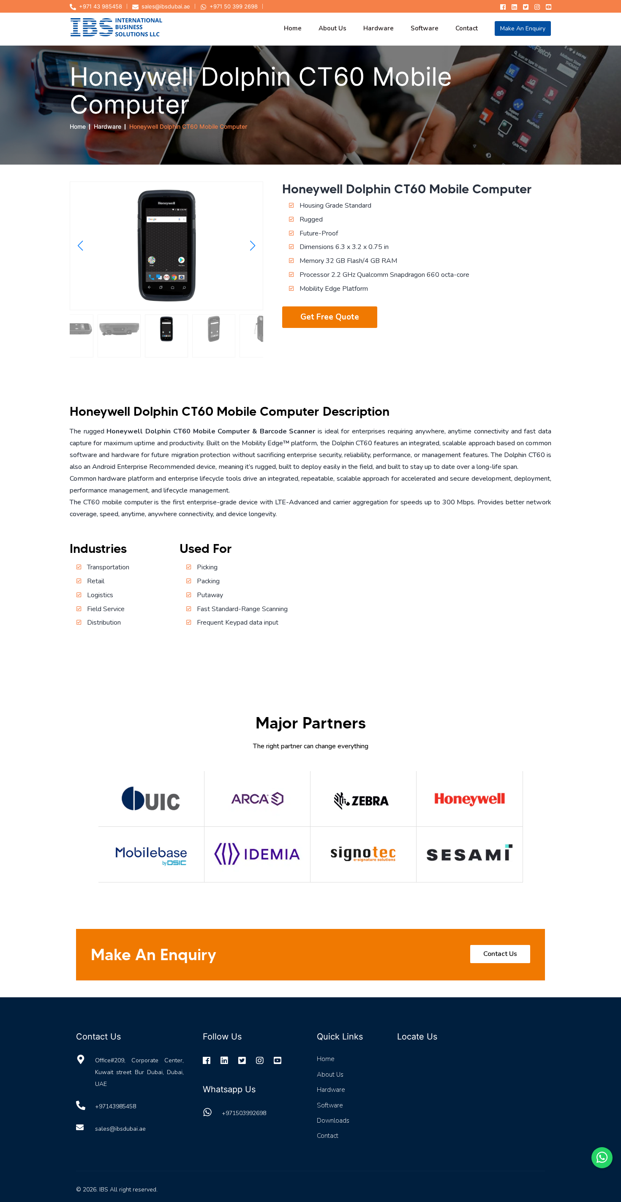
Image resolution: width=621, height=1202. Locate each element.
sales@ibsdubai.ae (166, 6)
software (425, 28)
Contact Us (500, 953)
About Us (330, 1074)
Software (330, 1105)
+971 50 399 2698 (234, 6)
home (293, 28)
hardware (378, 28)
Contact (327, 1136)
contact (466, 28)
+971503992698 (244, 1113)
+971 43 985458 (100, 6)
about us (332, 28)
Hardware (107, 126)
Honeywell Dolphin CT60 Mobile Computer (188, 126)
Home (78, 126)
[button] (80, 245)
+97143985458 (115, 1106)
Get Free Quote (329, 316)
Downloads (333, 1120)
